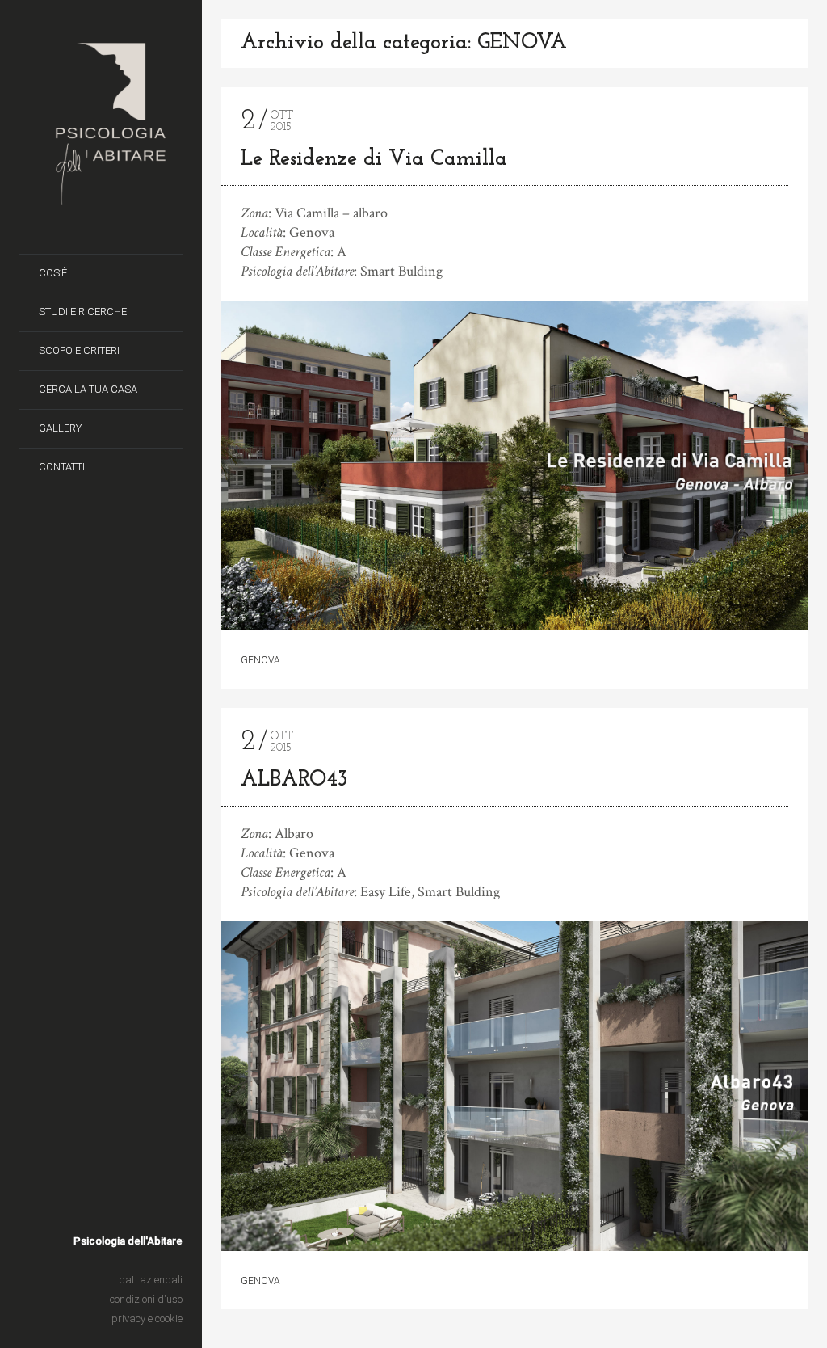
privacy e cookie (147, 1318)
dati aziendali (151, 1280)
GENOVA (260, 660)
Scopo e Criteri (79, 350)
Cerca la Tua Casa (88, 389)
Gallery (60, 428)
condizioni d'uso (146, 1299)
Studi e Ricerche (83, 311)
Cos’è (53, 273)
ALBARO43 (294, 780)
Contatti (62, 467)
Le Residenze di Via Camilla (374, 160)
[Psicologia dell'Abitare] (111, 201)
